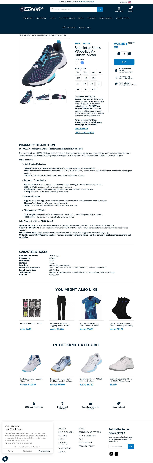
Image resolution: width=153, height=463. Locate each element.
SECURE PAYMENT (87, 436)
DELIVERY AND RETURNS (90, 432)
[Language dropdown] (131, 2)
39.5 (78, 78)
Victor (86, 43)
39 (100, 72)
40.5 (94, 78)
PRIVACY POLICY (87, 446)
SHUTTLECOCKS (66, 432)
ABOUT (82, 429)
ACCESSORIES (65, 448)
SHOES (62, 439)
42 (85, 83)
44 (98, 83)
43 (91, 83)
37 (78, 72)
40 (86, 78)
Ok (100, 9)
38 (93, 72)
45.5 (94, 89)
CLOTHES (63, 436)
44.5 (78, 89)
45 (86, 89)
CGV (81, 439)
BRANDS (62, 452)
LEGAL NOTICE (85, 443)
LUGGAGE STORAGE (63, 444)
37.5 (85, 72)
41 (78, 83)
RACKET (62, 429)
